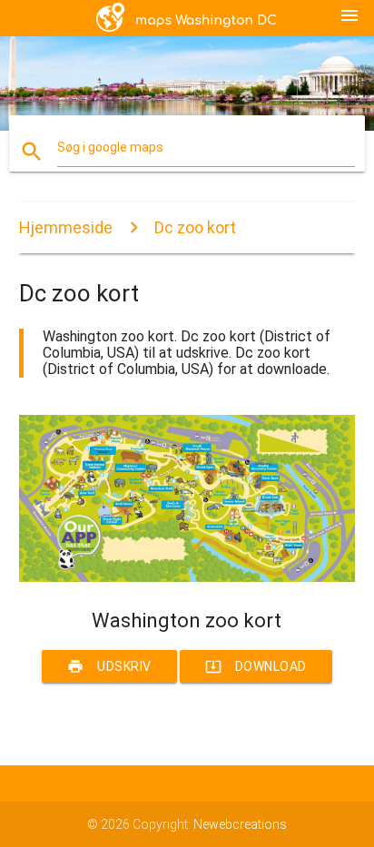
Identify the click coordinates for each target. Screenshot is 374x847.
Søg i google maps (110, 147)
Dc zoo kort (195, 227)
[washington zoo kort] (187, 577)
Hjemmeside (66, 227)
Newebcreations (240, 824)
